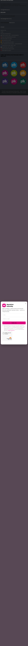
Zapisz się (14, 322)
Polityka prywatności (11, 330)
